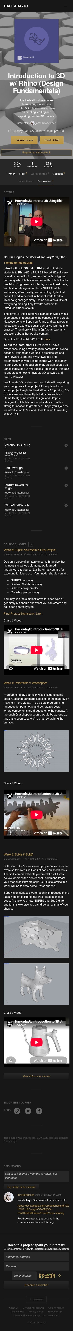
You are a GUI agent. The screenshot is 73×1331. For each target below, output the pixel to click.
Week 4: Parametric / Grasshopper (25, 682)
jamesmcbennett (45, 123)
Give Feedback (56, 1307)
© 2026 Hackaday (36, 1322)
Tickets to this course (18, 263)
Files (23, 173)
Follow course (24, 140)
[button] (65, 6)
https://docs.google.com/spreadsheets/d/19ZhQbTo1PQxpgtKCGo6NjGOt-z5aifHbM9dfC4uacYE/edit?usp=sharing (43, 1209)
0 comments (51, 554)
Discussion (46, 181)
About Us (14, 1307)
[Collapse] (30, 544)
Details (11, 174)
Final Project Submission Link (22, 613)
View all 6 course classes (36, 1076)
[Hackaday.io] (16, 6)
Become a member (13, 1248)
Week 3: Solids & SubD (18, 854)
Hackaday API (55, 1311)
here (47, 339)
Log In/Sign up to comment (21, 1187)
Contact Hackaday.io (33, 1307)
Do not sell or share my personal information (36, 1315)
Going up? (37, 1299)
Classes (58, 173)
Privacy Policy (36, 1311)
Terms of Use (17, 1311)
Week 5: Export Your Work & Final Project (29, 549)
